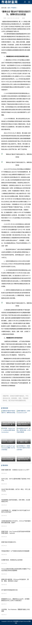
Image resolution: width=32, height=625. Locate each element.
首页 (9, 7)
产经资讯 (13, 7)
